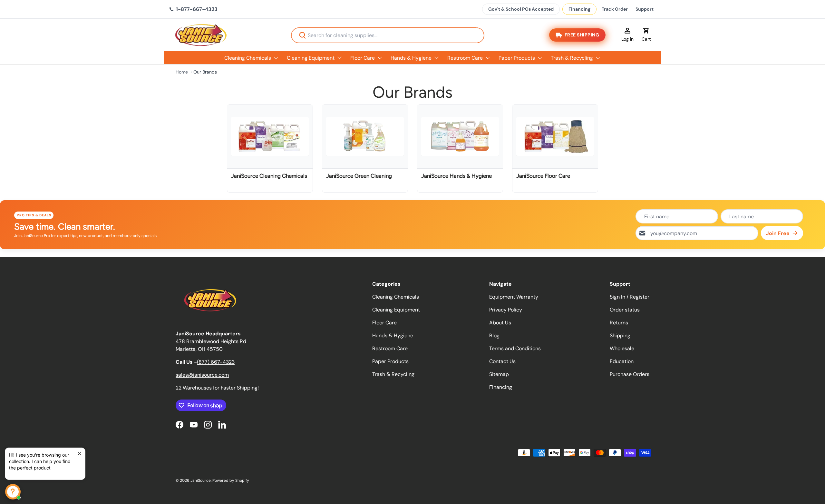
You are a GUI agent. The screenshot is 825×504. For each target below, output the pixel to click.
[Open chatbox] (13, 491)
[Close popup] (79, 453)
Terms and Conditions (515, 348)
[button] (646, 35)
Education (622, 361)
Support (645, 9)
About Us (500, 322)
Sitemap (499, 374)
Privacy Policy (505, 309)
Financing (579, 9)
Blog (494, 335)
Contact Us (502, 361)
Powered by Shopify (230, 480)
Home (182, 72)
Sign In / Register (629, 296)
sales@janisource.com (202, 374)
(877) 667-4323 (216, 362)
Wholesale (622, 348)
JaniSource (200, 480)
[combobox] (388, 35)
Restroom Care (465, 57)
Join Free (778, 233)
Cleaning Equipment (311, 57)
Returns (619, 322)
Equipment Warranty (513, 296)
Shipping (620, 335)
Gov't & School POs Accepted (521, 9)
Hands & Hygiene (411, 57)
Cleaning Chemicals (247, 57)
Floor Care (362, 57)
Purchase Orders (629, 374)
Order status (625, 309)
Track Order (615, 9)
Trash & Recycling (572, 57)
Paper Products (517, 57)
